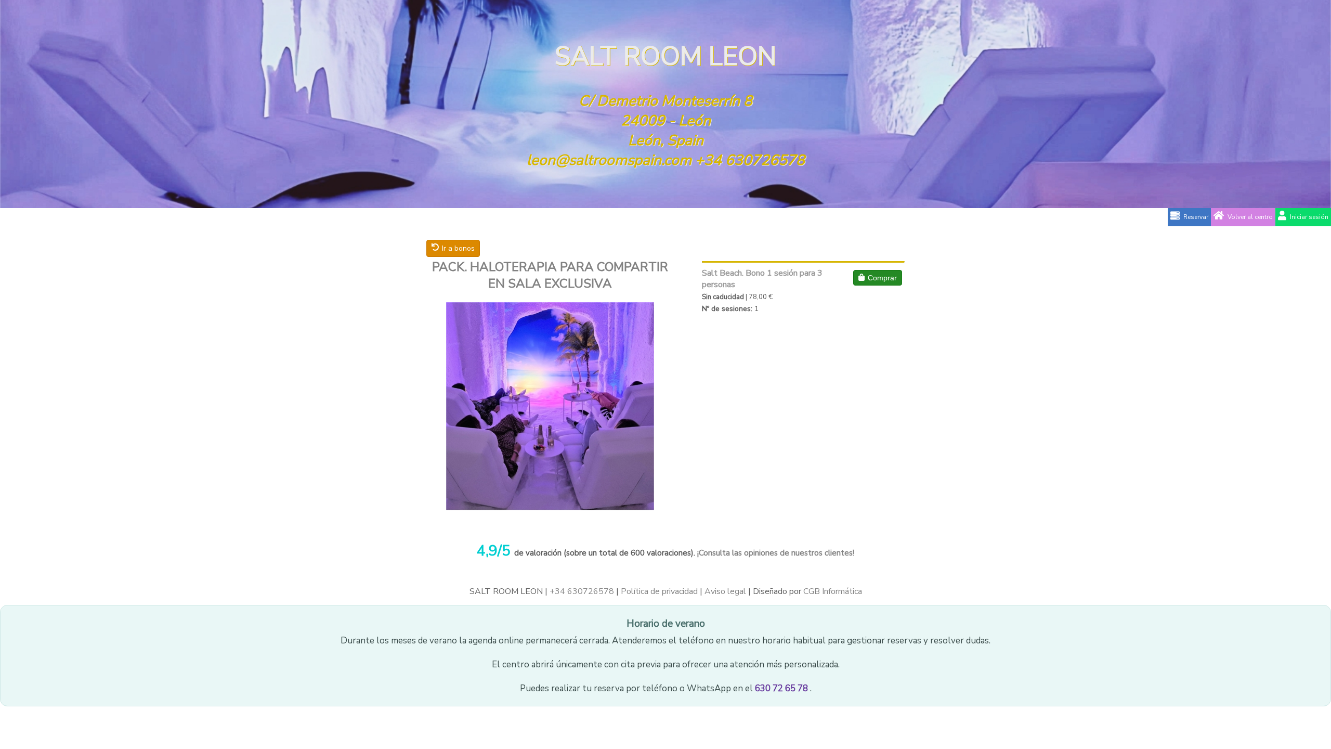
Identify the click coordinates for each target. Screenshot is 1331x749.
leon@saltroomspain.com (609, 160)
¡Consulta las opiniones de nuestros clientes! (774, 553)
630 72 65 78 (782, 688)
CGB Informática (832, 591)
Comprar (882, 278)
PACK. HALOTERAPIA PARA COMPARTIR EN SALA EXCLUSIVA (550, 275)
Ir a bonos (458, 248)
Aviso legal (725, 591)
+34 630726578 (750, 160)
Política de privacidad (659, 591)
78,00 (758, 297)
